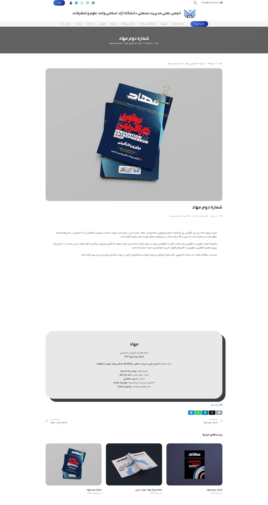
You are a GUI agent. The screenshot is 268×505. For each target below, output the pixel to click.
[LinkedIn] (93, 3)
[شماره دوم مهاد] (134, 70)
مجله (217, 405)
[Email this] (219, 412)
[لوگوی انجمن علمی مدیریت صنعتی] (190, 13)
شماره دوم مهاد (94, 489)
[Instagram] (87, 3)
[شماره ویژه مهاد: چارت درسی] (134, 445)
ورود (59, 2)
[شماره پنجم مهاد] (194, 445)
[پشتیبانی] (71, 3)
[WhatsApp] (82, 3)
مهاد (212, 405)
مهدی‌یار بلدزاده (199, 215)
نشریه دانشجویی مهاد (178, 215)
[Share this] (212, 412)
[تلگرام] (76, 3)
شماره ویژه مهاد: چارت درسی (148, 489)
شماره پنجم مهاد (214, 489)
